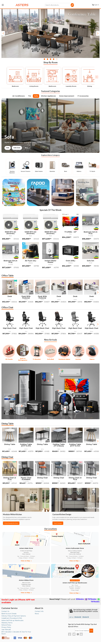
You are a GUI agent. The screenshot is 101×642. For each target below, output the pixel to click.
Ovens (38, 147)
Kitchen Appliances (48, 96)
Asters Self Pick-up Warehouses (12, 620)
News (37, 614)
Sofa (36, 96)
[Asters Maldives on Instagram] (78, 634)
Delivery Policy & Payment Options (13, 616)
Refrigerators (10, 147)
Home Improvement (66, 96)
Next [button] (98, 292)
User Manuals (6, 629)
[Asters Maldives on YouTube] (81, 635)
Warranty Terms (6, 623)
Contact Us (5, 611)
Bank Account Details (8, 614)
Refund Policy (6, 625)
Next (98, 33)
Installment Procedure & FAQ (11, 618)
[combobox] (59, 5)
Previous (3, 33)
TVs (29, 96)
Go (91, 631)
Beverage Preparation (25, 147)
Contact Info (39, 611)
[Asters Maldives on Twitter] (74, 635)
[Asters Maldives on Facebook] (70, 635)
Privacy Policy (6, 627)
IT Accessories (83, 96)
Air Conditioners (18, 96)
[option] (9, 292)
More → (47, 148)
